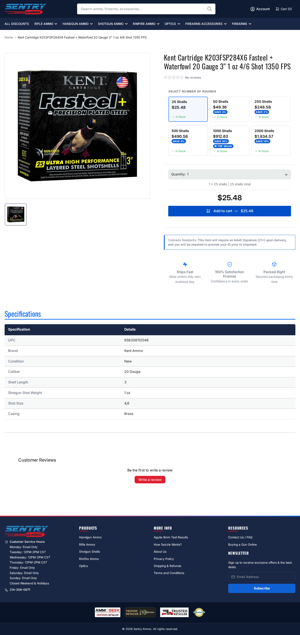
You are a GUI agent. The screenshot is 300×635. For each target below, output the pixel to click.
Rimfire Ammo (144, 24)
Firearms (239, 24)
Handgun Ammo (76, 24)
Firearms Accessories (203, 24)
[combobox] (146, 9)
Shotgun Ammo (110, 24)
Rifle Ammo (43, 24)
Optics (170, 24)
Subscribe (262, 588)
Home (9, 37)
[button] (174, 77)
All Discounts (17, 24)
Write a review (150, 479)
